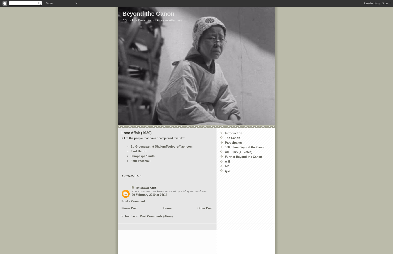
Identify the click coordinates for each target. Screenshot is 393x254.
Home (167, 208)
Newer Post (129, 208)
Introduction (233, 133)
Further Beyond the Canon (243, 156)
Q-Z (227, 171)
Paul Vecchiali (141, 161)
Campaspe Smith (143, 156)
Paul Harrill (138, 151)
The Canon (232, 138)
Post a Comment (133, 201)
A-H (227, 161)
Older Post (204, 208)
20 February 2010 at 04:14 (149, 194)
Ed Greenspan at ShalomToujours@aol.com (162, 146)
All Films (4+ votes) (238, 152)
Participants (233, 142)
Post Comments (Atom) (156, 216)
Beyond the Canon (148, 13)
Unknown (142, 188)
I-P (227, 166)
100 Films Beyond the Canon (245, 147)
